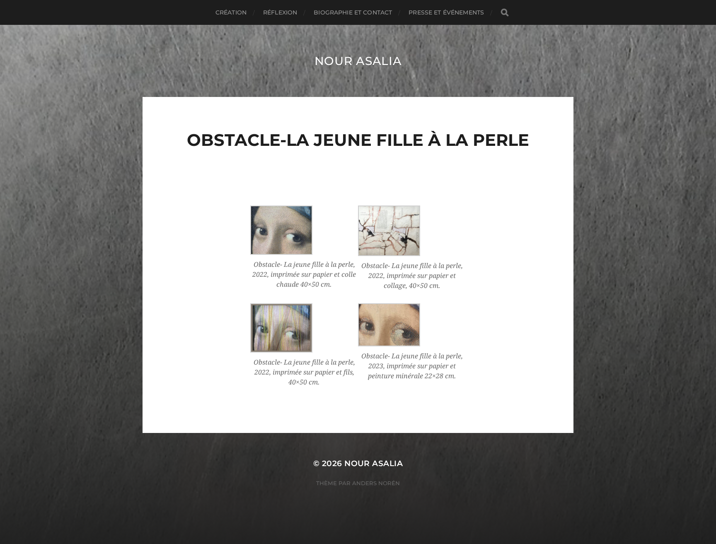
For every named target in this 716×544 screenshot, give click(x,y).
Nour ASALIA (358, 61)
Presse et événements (446, 12)
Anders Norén (376, 483)
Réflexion (280, 12)
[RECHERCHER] (505, 13)
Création (231, 12)
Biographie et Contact (353, 12)
